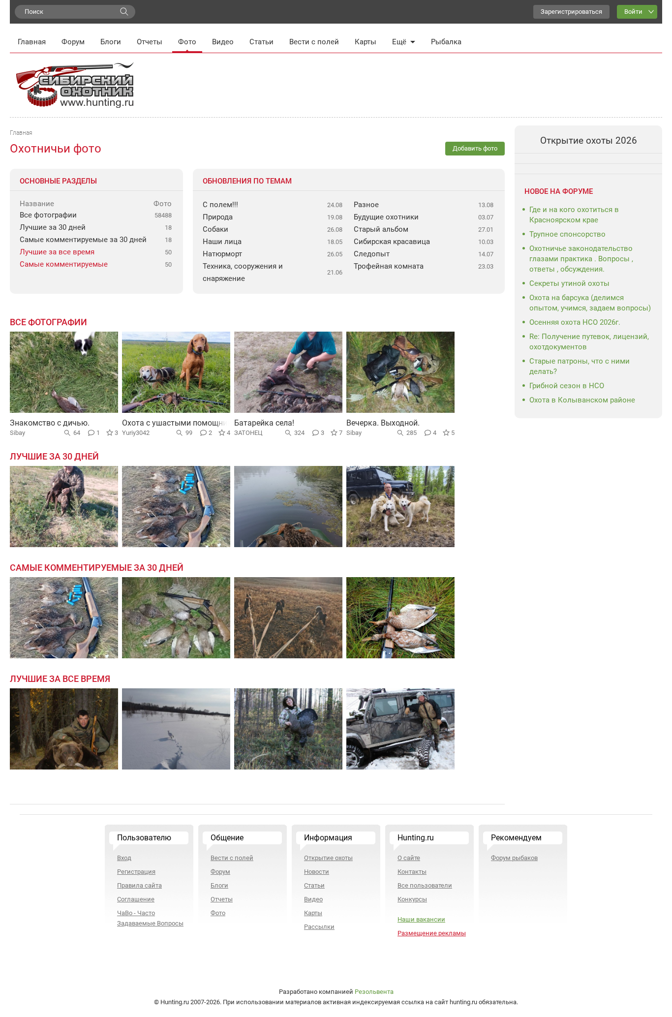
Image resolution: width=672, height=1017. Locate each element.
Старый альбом (381, 229)
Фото (187, 41)
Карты (365, 41)
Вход (124, 858)
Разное (366, 204)
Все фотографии (48, 215)
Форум (73, 41)
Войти (633, 11)
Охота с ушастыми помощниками (184, 423)
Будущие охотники (386, 217)
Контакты (412, 871)
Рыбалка (446, 41)
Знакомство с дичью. (50, 423)
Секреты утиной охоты (569, 283)
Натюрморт (222, 253)
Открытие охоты (328, 858)
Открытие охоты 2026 (588, 140)
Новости (316, 871)
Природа (218, 217)
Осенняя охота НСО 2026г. (574, 322)
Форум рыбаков (514, 858)
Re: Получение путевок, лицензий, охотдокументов (589, 341)
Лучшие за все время (57, 251)
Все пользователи (424, 885)
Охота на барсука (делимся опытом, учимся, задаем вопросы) (590, 302)
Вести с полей (314, 41)
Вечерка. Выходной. (383, 423)
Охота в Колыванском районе (582, 400)
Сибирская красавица (392, 241)
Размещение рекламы (431, 933)
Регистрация (136, 871)
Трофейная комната (389, 266)
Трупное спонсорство (567, 234)
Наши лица (222, 241)
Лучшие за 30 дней (53, 227)
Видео (223, 41)
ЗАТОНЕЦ (248, 432)
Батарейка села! (264, 423)
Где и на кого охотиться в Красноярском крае (574, 214)
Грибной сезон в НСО (566, 385)
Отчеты (149, 41)
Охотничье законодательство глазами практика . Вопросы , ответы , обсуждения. (581, 259)
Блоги (110, 41)
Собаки (215, 229)
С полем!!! (220, 204)
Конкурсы (412, 899)
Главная (32, 41)
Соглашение (135, 899)
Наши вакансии (421, 919)
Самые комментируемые (64, 264)
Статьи (261, 41)
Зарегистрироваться (571, 11)
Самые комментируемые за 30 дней (83, 239)
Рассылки (319, 926)
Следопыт (372, 253)
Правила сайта (139, 885)
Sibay (17, 432)
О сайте (408, 858)
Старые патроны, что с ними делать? (579, 366)
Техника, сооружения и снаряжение (243, 272)
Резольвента (374, 991)
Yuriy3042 (136, 432)
